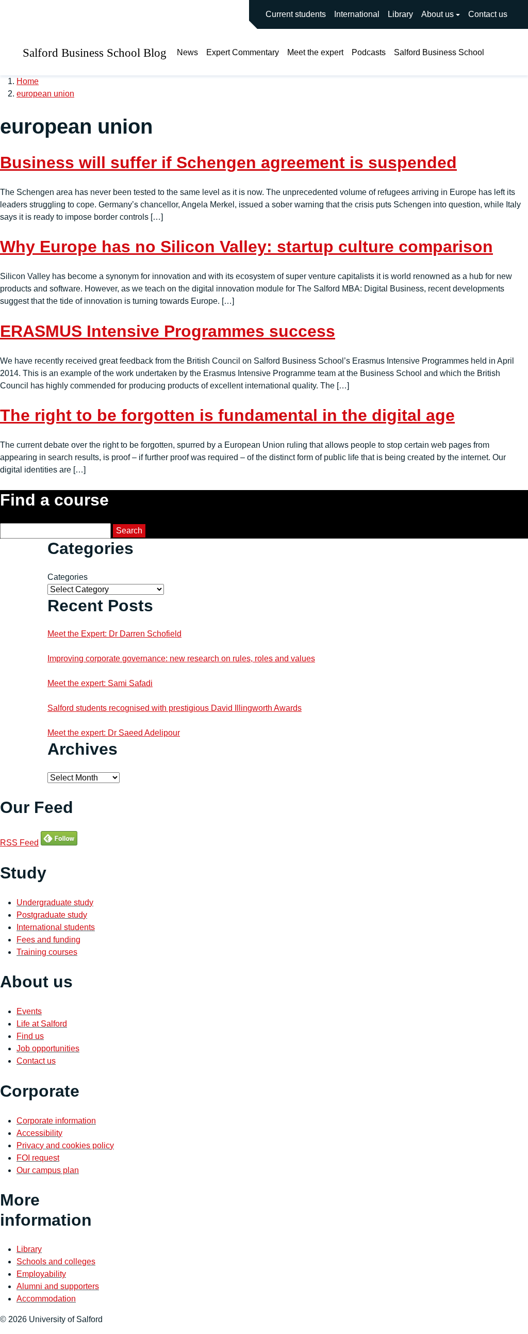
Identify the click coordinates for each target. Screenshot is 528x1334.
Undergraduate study (54, 902)
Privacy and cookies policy (65, 1145)
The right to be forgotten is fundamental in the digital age (227, 415)
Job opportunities (47, 1048)
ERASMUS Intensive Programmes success (167, 331)
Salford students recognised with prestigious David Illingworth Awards (174, 708)
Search (129, 530)
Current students (296, 14)
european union (45, 93)
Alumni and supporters (57, 1286)
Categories (67, 577)
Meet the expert (315, 52)
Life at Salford (41, 1023)
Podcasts (369, 52)
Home (27, 81)
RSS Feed (19, 842)
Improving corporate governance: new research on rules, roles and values (181, 658)
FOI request (37, 1157)
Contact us (487, 14)
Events (29, 1011)
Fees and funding (48, 939)
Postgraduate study (51, 914)
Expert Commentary (242, 52)
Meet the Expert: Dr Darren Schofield (114, 633)
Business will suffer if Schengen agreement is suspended (228, 162)
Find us (30, 1036)
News (187, 52)
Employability (41, 1274)
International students (55, 927)
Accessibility (39, 1133)
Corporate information (56, 1120)
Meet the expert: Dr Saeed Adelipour (113, 732)
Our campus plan (47, 1170)
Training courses (46, 952)
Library (400, 14)
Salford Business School (439, 52)
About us (437, 14)
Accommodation (46, 1298)
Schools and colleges (55, 1261)
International (357, 14)
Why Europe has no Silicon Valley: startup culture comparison (246, 246)
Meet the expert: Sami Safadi (100, 683)
